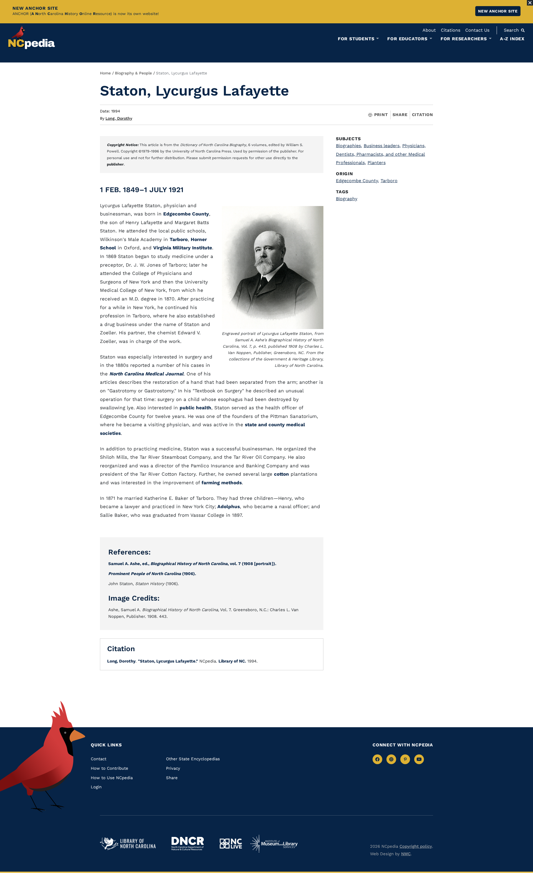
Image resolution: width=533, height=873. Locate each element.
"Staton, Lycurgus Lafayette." (168, 661)
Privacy (173, 768)
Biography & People (133, 73)
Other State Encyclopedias (193, 758)
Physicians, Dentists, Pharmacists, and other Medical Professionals (381, 154)
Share (400, 114)
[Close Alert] (530, 3)
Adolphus (228, 506)
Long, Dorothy (118, 118)
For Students (356, 38)
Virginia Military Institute (182, 247)
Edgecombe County (186, 214)
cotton (281, 474)
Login (96, 786)
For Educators (407, 38)
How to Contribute (109, 768)
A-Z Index (512, 38)
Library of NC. (232, 661)
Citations (450, 30)
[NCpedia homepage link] (31, 37)
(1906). (152, 573)
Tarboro (179, 239)
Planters (377, 162)
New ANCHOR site (498, 11)
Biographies (349, 145)
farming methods (222, 482)
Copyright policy (415, 846)
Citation (422, 114)
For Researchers (464, 38)
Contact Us (477, 30)
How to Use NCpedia (112, 777)
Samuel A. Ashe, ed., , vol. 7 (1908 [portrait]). (192, 563)
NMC (406, 853)
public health (195, 407)
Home (105, 73)
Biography (346, 198)
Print (381, 114)
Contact (98, 758)
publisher (115, 164)
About (429, 30)
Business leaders (382, 145)
